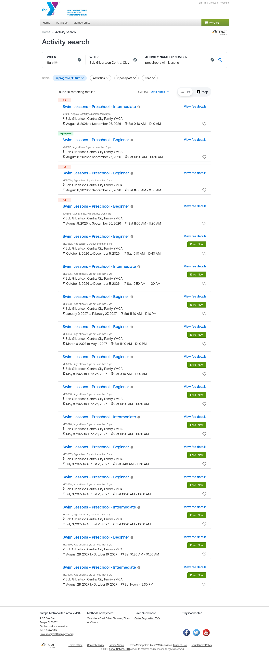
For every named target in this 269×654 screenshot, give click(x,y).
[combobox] (161, 92)
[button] (79, 60)
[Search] (220, 60)
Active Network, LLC (119, 649)
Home (46, 32)
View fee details (195, 106)
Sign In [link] (202, 2)
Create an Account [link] (219, 2)
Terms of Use (180, 645)
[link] (99, 106)
